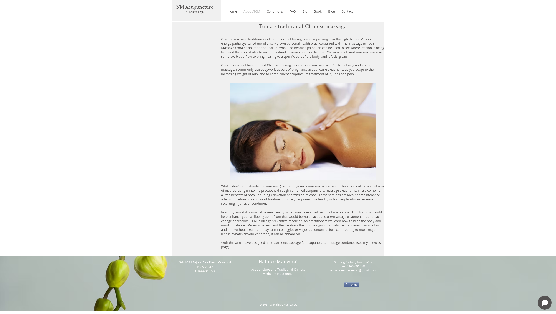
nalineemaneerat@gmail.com (355, 270)
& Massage (195, 12)
